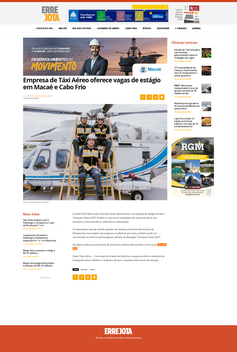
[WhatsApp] (155, 97)
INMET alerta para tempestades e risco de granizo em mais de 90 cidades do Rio (186, 89)
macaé (92, 269)
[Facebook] (143, 97)
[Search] (165, 7)
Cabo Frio (84, 269)
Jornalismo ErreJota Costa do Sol (39, 96)
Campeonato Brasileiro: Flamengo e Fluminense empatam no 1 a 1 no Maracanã (39, 238)
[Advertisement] (45, 296)
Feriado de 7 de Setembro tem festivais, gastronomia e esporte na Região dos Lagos (187, 53)
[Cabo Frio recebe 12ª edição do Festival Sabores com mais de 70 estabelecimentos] (206, 121)
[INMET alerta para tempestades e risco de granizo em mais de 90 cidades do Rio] (206, 88)
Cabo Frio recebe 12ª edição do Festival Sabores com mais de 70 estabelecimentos (186, 122)
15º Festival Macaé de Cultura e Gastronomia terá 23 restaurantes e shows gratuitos (185, 71)
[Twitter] (149, 97)
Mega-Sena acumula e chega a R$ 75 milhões (39, 252)
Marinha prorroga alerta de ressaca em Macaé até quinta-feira (187, 106)
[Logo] (118, 331)
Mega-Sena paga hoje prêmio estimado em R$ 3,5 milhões (38, 264)
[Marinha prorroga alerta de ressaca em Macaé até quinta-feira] (206, 106)
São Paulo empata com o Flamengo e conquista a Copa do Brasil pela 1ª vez (38, 222)
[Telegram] (162, 97)
